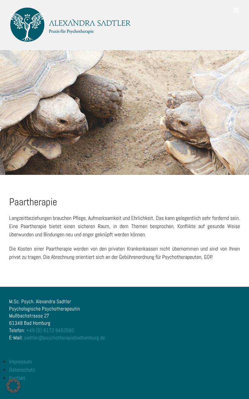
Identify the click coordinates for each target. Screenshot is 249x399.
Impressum (20, 361)
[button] (13, 385)
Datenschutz (22, 369)
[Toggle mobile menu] (237, 10)
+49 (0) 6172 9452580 (50, 330)
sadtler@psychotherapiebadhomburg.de (64, 337)
